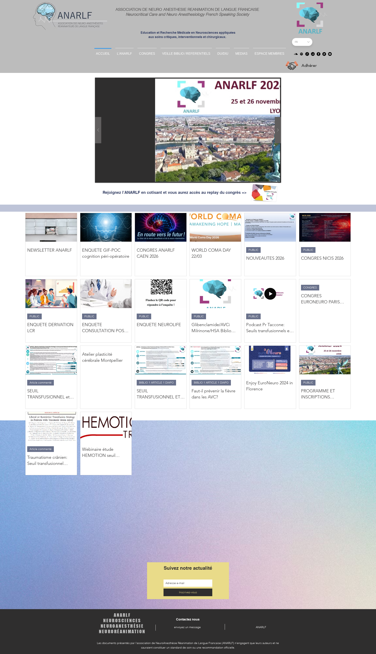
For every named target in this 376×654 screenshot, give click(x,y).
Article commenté (41, 382)
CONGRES (310, 287)
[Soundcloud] (296, 54)
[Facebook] (318, 54)
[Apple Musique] (307, 54)
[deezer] (313, 54)
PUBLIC (253, 250)
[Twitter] (324, 54)
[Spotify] (301, 54)
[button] (223, 52)
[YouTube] (330, 54)
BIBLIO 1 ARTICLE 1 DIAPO (156, 382)
